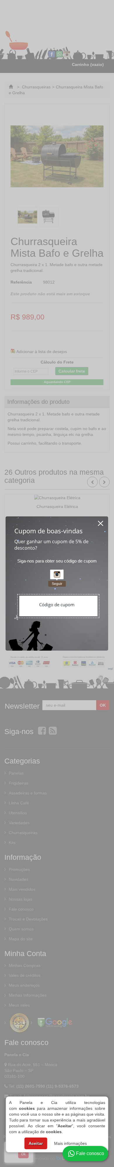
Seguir (57, 584)
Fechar (101, 521)
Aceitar (36, 1143)
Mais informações (70, 1143)
